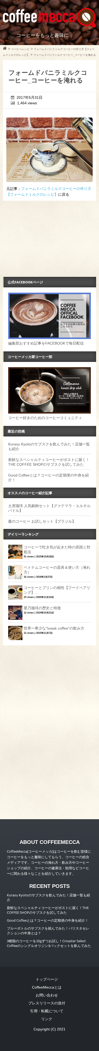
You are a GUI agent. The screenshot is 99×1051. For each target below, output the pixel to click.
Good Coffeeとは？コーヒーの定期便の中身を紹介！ (47, 920)
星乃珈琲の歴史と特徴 (42, 608)
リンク (46, 1019)
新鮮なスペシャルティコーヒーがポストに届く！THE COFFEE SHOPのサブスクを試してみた (48, 910)
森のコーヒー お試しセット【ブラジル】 (42, 521)
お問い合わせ (47, 995)
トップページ (47, 979)
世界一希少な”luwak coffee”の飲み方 (54, 628)
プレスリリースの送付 (46, 1003)
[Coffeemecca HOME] (5, 49)
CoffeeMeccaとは (47, 987)
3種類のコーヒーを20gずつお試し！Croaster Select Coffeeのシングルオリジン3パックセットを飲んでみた (49, 943)
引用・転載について (46, 1011)
